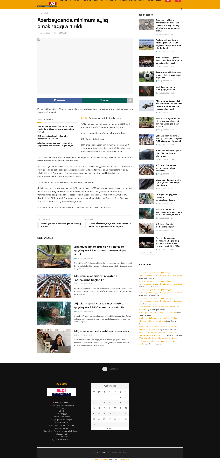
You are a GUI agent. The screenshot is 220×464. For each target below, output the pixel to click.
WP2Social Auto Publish (99, 460)
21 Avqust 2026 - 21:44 (165, 159)
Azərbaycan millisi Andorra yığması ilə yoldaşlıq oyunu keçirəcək (168, 75)
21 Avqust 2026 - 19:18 (165, 203)
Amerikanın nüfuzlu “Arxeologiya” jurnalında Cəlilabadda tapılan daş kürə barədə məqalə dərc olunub (168, 25)
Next (150, 253)
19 (104, 413)
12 (104, 408)
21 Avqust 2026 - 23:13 (165, 93)
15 (120, 408)
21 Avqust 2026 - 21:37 (165, 188)
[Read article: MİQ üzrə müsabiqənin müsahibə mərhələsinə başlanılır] (54, 286)
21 (115, 413)
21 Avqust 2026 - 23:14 (165, 81)
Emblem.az (122, 453)
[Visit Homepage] (47, 4)
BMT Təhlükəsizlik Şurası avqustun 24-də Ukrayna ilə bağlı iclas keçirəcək (169, 60)
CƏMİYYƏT (47, 13)
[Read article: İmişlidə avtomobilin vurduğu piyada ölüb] (146, 91)
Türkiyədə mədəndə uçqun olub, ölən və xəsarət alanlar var (168, 153)
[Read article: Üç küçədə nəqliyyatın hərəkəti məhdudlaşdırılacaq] (146, 198)
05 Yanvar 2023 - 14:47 (46, 33)
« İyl (109, 428)
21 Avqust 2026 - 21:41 (83, 284)
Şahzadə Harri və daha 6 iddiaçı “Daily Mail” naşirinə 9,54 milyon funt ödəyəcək (169, 138)
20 (109, 413)
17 (94, 413)
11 (99, 408)
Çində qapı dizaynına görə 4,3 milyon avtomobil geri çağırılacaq (168, 182)
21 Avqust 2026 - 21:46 (165, 144)
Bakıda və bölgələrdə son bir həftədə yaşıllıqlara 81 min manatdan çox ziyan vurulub (55, 129)
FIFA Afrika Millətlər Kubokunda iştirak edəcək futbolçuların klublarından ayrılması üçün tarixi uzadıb (158, 341)
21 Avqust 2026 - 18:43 (165, 249)
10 (94, 408)
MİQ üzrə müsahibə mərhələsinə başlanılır (101, 331)
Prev (143, 253)
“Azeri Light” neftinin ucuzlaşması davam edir (158, 312)
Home (39, 13)
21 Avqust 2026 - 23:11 (165, 112)
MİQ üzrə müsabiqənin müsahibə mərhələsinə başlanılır (166, 168)
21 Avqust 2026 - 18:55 (83, 335)
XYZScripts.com (123, 460)
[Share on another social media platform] (130, 100)
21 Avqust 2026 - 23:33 (165, 66)
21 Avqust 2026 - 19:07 (84, 311)
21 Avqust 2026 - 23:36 (166, 34)
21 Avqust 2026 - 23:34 (165, 51)
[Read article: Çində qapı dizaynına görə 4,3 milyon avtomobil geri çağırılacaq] (146, 184)
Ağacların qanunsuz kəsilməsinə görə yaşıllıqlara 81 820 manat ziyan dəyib (169, 212)
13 (110, 408)
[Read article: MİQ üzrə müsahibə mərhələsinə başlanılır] (54, 341)
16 (126, 408)
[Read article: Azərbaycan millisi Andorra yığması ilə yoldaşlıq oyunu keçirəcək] (146, 76)
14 (115, 408)
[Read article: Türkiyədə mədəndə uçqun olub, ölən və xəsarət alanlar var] (146, 154)
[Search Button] (182, 9)
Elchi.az (84, 118)
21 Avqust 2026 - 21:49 (84, 258)
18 (99, 413)
